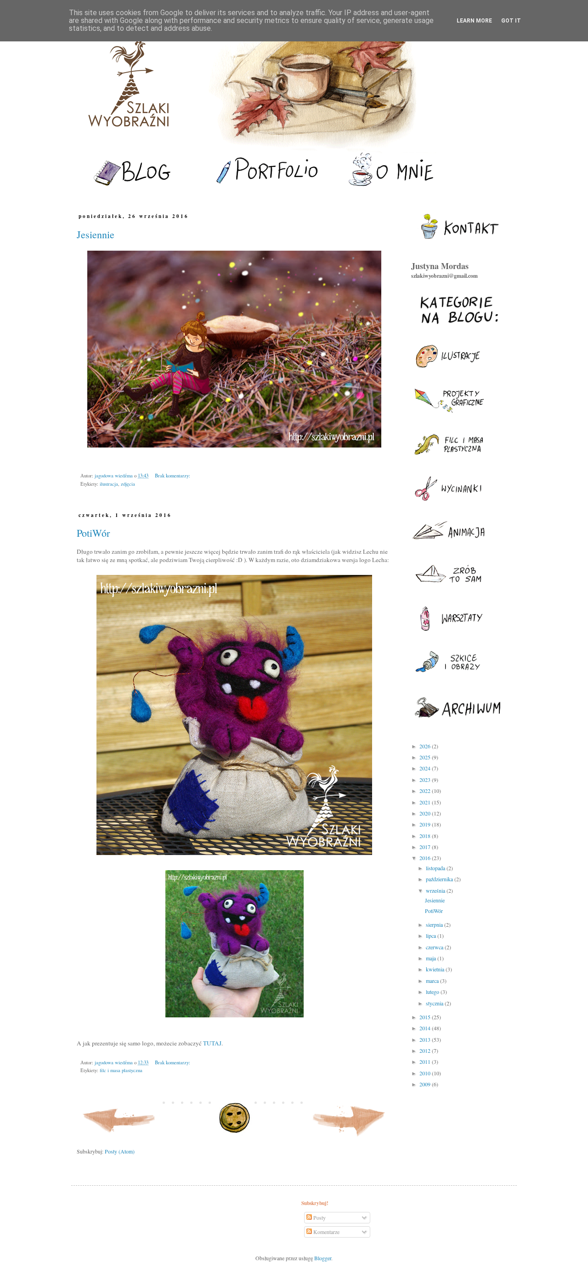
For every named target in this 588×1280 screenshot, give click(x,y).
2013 (425, 1039)
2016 (425, 857)
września (436, 890)
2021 (425, 802)
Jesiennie (95, 234)
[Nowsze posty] (119, 1138)
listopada (436, 868)
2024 (425, 768)
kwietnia (436, 969)
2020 (425, 813)
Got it (511, 20)
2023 (425, 779)
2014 (425, 1028)
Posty (319, 1217)
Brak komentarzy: (172, 475)
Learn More (474, 20)
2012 (425, 1050)
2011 (425, 1061)
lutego (433, 991)
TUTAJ (212, 1043)
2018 (425, 835)
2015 (425, 1017)
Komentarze (325, 1231)
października (440, 879)
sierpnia (435, 924)
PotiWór (93, 533)
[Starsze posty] (349, 1138)
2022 (425, 790)
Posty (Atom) (120, 1151)
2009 (425, 1084)
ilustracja (109, 484)
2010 (425, 1073)
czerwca (435, 947)
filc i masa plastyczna (121, 1070)
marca (433, 980)
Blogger (322, 1258)
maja (431, 958)
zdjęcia (128, 484)
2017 (425, 846)
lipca (431, 935)
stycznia (435, 1003)
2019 (425, 824)
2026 (425, 746)
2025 (425, 757)
